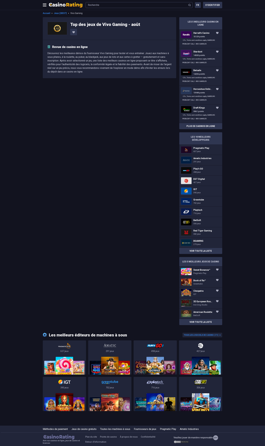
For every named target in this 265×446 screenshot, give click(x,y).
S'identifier (212, 5)
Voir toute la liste (201, 251)
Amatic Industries (200, 160)
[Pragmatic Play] (64, 357)
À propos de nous (129, 437)
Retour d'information (95, 442)
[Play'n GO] (155, 357)
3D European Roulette (200, 303)
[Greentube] (109, 394)
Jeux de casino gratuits (83, 429)
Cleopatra (200, 292)
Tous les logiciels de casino (201, 335)
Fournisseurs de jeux (145, 429)
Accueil (46, 13)
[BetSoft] (200, 394)
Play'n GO (200, 170)
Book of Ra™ (200, 282)
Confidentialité (148, 437)
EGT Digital (200, 181)
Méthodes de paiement (55, 429)
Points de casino (108, 437)
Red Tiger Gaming (200, 232)
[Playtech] (155, 394)
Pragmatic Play (200, 150)
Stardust (200, 57)
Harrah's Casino (200, 39)
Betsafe (200, 76)
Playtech (200, 212)
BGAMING (200, 243)
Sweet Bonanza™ (200, 271)
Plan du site (91, 437)
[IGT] (64, 394)
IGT (200, 191)
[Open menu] (44, 5)
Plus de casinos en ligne (200, 126)
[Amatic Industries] (109, 357)
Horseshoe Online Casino (200, 95)
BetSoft (200, 222)
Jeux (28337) (60, 13)
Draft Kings (200, 113)
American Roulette (200, 314)
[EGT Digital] (200, 357)
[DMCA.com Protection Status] (181, 442)
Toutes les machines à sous (115, 429)
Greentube (200, 201)
